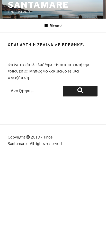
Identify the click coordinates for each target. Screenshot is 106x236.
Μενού (56, 25)
